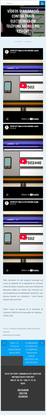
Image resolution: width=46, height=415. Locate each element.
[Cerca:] (15, 3)
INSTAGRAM (23, 389)
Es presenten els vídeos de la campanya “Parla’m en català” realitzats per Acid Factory (31, 353)
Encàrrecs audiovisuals (18, 328)
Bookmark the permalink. (11, 335)
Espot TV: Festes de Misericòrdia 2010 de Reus (15, 348)
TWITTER (23, 393)
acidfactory (28, 41)
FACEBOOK (23, 396)
